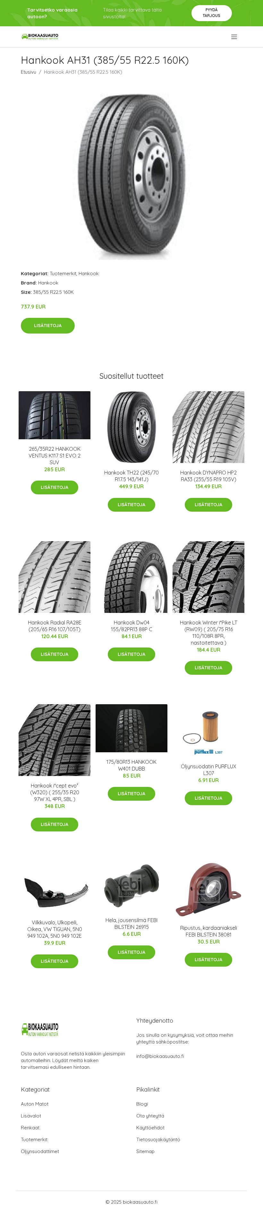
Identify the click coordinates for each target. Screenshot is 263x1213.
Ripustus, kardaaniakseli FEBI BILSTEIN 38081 (208, 931)
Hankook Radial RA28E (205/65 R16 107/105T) (54, 625)
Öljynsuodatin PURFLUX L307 (208, 769)
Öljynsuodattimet (40, 1151)
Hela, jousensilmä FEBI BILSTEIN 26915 (131, 923)
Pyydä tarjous (211, 12)
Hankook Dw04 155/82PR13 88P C (131, 625)
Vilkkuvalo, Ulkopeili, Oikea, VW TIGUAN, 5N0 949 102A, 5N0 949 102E (54, 929)
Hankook (89, 273)
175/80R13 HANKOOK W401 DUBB (131, 765)
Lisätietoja (48, 325)
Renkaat (30, 1128)
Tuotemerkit (63, 273)
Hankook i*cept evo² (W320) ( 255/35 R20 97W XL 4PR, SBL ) (54, 792)
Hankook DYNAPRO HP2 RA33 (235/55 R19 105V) (208, 476)
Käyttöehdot (150, 1128)
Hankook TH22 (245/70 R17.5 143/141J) (131, 476)
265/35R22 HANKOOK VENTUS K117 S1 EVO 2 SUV (55, 456)
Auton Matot (34, 1104)
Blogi (142, 1104)
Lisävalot (31, 1116)
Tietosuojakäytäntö (158, 1139)
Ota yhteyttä (150, 1116)
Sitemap (145, 1151)
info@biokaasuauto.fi (160, 1056)
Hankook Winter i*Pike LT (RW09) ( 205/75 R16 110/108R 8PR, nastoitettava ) (208, 632)
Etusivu (28, 72)
